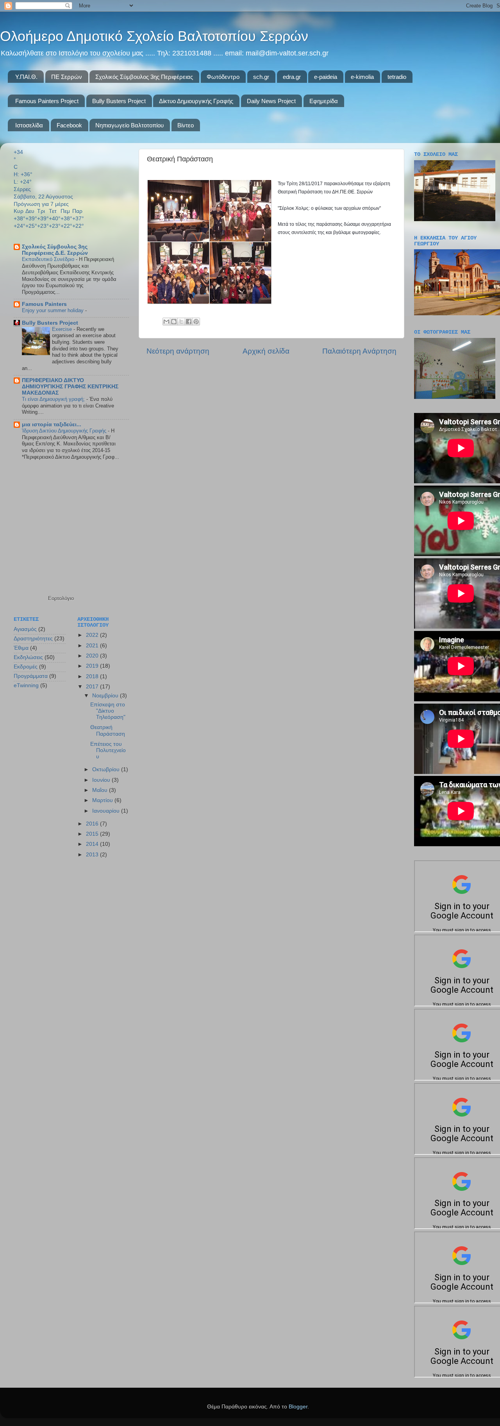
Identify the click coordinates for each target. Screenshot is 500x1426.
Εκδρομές (26, 667)
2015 (93, 834)
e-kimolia (362, 76)
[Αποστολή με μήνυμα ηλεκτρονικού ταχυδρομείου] (166, 321)
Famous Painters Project (47, 101)
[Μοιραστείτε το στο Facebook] (189, 321)
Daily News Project (271, 101)
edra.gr (292, 76)
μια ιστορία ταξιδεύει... (51, 424)
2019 (93, 666)
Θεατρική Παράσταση (107, 730)
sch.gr (261, 76)
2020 (93, 656)
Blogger (298, 1407)
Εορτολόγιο (61, 598)
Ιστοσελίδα (29, 125)
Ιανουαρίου (106, 811)
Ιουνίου (102, 780)
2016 (93, 824)
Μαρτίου (103, 800)
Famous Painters (44, 304)
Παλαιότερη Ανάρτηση (359, 351)
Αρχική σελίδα (266, 351)
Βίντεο (185, 125)
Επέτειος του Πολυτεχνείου (108, 750)
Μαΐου (100, 790)
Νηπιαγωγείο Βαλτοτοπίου (129, 125)
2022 (93, 635)
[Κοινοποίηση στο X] (181, 321)
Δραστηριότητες (33, 639)
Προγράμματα (31, 676)
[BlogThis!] (174, 321)
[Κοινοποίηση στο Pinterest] (196, 321)
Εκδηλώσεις (28, 657)
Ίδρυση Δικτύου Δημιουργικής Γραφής (65, 431)
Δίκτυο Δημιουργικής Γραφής (196, 101)
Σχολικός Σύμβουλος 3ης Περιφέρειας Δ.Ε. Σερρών (55, 250)
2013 (93, 855)
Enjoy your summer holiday (53, 310)
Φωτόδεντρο (223, 76)
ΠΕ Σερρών (66, 76)
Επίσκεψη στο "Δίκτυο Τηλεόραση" (107, 711)
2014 (93, 844)
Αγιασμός (25, 629)
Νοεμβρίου (106, 696)
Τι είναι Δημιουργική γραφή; (54, 399)
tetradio (397, 76)
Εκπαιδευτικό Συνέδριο (49, 259)
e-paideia (325, 76)
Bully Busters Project (119, 101)
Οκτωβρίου (106, 769)
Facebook (69, 125)
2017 (93, 687)
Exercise (62, 329)
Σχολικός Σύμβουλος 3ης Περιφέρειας (144, 76)
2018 (93, 676)
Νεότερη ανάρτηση (177, 351)
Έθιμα (21, 648)
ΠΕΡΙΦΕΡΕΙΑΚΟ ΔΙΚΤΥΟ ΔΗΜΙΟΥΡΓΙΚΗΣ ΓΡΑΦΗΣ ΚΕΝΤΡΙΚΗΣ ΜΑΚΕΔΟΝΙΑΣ (70, 386)
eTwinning (26, 685)
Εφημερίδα (323, 101)
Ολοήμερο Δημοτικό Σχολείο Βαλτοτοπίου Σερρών (154, 36)
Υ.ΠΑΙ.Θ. (26, 76)
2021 (93, 646)
